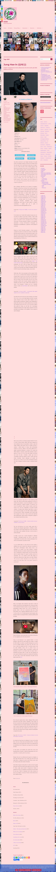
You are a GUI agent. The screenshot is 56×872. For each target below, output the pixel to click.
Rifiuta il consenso (25, 870)
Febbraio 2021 (43, 219)
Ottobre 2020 (43, 224)
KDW (6, 22)
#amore (45, 121)
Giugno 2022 (43, 204)
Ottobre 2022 (43, 202)
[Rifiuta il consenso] (54, 868)
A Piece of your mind (17, 842)
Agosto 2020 (43, 226)
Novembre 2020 (44, 223)
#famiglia (42, 131)
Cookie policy (37, 870)
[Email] (2, 13)
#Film (8, 110)
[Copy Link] (2, 17)
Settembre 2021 (43, 212)
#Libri (42, 146)
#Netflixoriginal (6, 114)
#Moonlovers (49, 146)
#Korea (46, 142)
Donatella (5, 101)
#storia (42, 156)
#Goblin (5, 111)
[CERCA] (51, 59)
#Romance (43, 154)
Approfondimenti (45, 182)
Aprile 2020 (43, 231)
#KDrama (42, 142)
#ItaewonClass (43, 140)
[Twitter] (2, 11)
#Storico (45, 156)
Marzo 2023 (43, 200)
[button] (25, 436)
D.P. (14, 845)
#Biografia (5, 109)
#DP (8, 109)
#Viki (4, 120)
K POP (43, 185)
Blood (14, 820)
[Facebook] (2, 7)
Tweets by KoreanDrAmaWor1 (45, 102)
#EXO (50, 129)
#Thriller (49, 156)
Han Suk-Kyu (25, 285)
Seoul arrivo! (43, 69)
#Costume (48, 127)
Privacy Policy (17, 28)
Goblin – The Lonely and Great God (19, 828)
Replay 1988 (15, 823)
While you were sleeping (17, 831)
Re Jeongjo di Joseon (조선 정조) (46, 78)
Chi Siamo (10, 28)
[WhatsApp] (2, 9)
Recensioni (24, 28)
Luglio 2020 (43, 227)
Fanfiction (39, 28)
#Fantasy (42, 133)
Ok (16, 870)
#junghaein (6, 112)
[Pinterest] (2, 21)
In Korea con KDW (45, 183)
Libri (43, 186)
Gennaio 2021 (43, 220)
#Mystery (45, 148)
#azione (42, 125)
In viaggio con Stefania (47, 184)
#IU (47, 140)
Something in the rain (17, 837)
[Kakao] (2, 19)
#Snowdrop (6, 117)
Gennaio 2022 (43, 208)
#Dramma (46, 129)
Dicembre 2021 (43, 209)
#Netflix (5, 113)
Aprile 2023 (43, 199)
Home (5, 28)
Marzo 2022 (43, 207)
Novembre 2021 (43, 210)
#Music (42, 148)
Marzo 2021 (43, 218)
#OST (48, 150)
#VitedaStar (8, 120)
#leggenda (48, 144)
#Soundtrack (48, 154)
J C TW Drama (44, 178)
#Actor (5, 106)
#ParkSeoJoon (43, 152)
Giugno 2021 (43, 216)
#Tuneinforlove (7, 119)
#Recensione (49, 152)
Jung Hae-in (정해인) (15, 64)
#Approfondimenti (44, 123)
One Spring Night (16, 839)
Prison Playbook (16, 834)
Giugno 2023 (43, 196)
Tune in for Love (16, 805)
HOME (42, 171)
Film (43, 177)
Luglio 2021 (43, 215)
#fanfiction (47, 131)
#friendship (43, 135)
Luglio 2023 (43, 195)
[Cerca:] (45, 59)
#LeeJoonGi (43, 144)
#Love (9, 112)
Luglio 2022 (43, 203)
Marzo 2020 (43, 232)
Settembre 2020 (44, 225)
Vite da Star (44, 187)
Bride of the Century (17, 815)
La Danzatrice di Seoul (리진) (46, 76)
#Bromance (43, 127)
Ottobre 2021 (43, 211)
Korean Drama (44, 179)
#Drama (5, 110)
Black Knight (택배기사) (45, 70)
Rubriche (32, 28)
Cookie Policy (43, 169)
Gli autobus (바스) (44, 74)
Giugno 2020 (43, 228)
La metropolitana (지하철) (45, 75)
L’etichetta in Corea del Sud (46, 77)
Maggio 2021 (43, 217)
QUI (21, 657)
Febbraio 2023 (43, 201)
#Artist (49, 123)
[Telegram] (2, 15)
